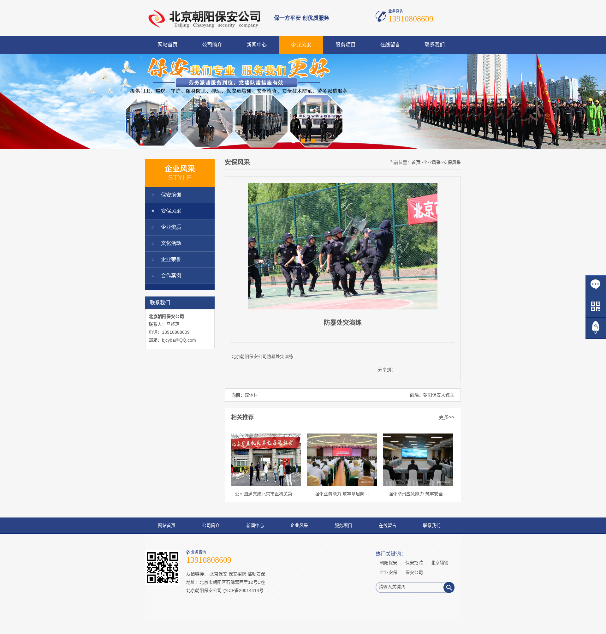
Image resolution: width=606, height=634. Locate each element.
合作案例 (171, 275)
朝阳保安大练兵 (438, 395)
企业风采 (301, 45)
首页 (416, 162)
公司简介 (212, 44)
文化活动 (171, 243)
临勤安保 (256, 574)
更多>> (446, 417)
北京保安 (218, 574)
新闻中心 (257, 44)
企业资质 (171, 227)
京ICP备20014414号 (243, 590)
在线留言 (390, 44)
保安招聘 (237, 574)
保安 (253, 356)
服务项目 (346, 44)
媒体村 (251, 395)
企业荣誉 (171, 259)
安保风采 (171, 211)
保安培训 (171, 195)
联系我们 (435, 44)
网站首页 (167, 44)
